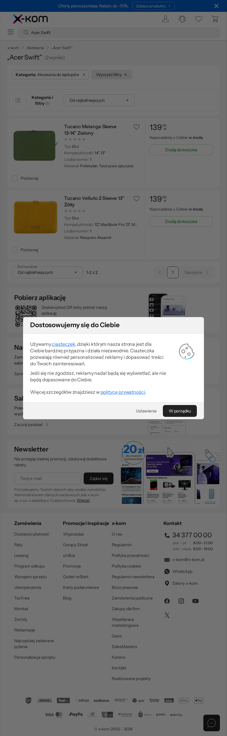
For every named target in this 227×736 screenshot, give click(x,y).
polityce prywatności (122, 392)
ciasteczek (63, 344)
